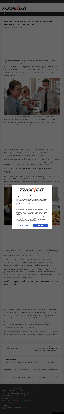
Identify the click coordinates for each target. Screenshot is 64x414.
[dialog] (32, 207)
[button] (32, 207)
